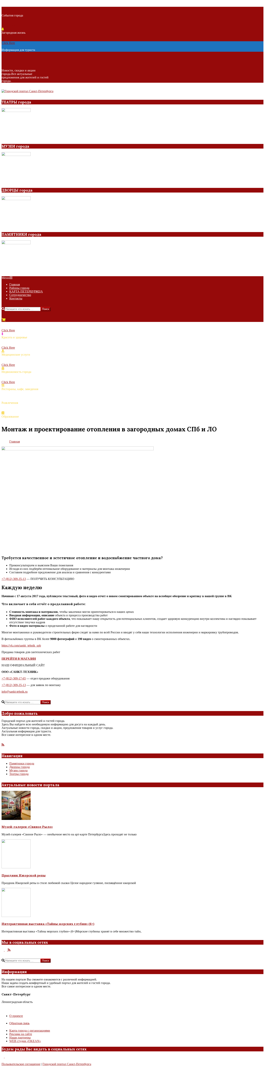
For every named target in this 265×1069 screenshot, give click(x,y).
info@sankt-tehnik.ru (15, 691)
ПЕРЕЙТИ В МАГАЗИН (19, 658)
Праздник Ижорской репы (24, 875)
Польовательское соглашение (21, 1064)
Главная (14, 441)
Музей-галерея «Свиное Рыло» (27, 827)
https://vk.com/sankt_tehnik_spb (21, 645)
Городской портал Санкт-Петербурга (66, 1064)
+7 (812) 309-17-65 (14, 678)
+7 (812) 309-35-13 (14, 579)
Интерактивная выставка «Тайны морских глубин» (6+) (48, 924)
